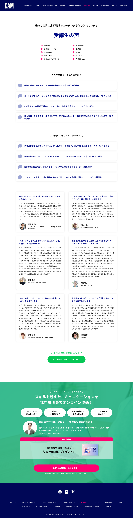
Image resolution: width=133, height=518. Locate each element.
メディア (114, 5)
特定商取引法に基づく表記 (92, 507)
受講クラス (63, 5)
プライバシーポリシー (42, 507)
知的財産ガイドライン (72, 507)
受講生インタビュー (75, 5)
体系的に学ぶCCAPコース (32, 5)
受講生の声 (87, 5)
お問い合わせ (123, 5)
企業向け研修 (105, 5)
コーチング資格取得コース (49, 5)
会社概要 (108, 507)
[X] (73, 492)
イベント (95, 5)
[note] (66, 492)
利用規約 (57, 507)
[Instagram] (60, 492)
